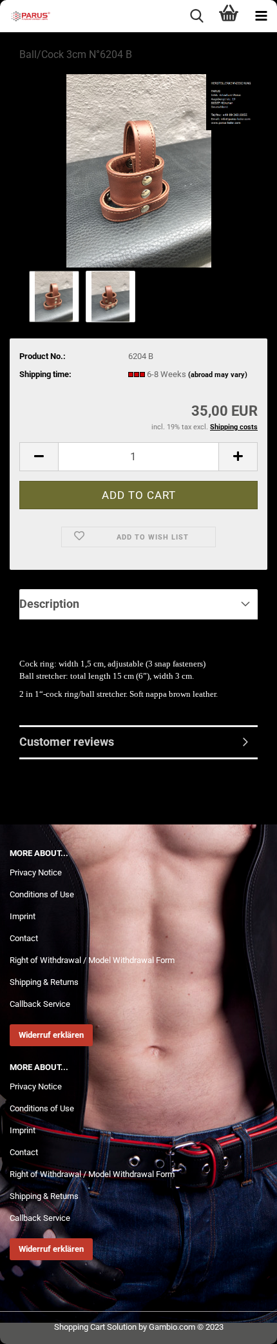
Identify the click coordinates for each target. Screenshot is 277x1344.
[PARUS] (26, 16)
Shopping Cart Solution (95, 1327)
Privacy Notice (36, 872)
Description (49, 603)
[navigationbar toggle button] (261, 16)
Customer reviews (66, 741)
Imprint (22, 916)
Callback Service (40, 1004)
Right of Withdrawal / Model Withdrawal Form (92, 960)
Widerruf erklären (51, 1035)
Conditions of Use (42, 894)
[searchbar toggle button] (196, 16)
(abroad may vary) (217, 375)
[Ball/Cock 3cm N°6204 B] (138, 170)
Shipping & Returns (44, 982)
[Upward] (241, 1324)
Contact (24, 938)
